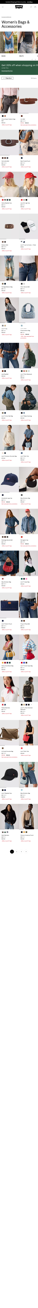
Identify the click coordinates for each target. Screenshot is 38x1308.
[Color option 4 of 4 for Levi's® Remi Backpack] (29, 371)
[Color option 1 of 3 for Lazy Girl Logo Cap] (22, 200)
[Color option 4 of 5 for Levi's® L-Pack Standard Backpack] (29, 705)
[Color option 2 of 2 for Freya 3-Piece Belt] (24, 621)
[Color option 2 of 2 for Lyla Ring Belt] (5, 371)
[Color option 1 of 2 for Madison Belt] (3, 242)
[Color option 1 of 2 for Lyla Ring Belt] (3, 371)
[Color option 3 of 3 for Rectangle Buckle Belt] (7, 537)
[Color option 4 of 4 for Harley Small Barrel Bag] (10, 663)
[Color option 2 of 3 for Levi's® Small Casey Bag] (24, 663)
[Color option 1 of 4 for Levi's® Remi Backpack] (22, 371)
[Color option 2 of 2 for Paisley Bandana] (5, 705)
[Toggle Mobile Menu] (3, 7)
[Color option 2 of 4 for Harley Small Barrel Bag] (5, 663)
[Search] (31, 7)
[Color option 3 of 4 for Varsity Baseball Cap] (7, 200)
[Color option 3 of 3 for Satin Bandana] (7, 832)
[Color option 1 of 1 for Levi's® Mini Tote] (22, 453)
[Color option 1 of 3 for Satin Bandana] (3, 832)
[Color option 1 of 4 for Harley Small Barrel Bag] (3, 663)
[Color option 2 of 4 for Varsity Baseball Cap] (5, 200)
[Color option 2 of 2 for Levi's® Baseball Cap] (5, 790)
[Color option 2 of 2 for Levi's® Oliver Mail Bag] (5, 413)
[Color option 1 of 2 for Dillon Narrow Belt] (22, 284)
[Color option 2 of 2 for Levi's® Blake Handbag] (24, 413)
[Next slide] (35, 59)
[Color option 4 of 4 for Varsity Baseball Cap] (10, 200)
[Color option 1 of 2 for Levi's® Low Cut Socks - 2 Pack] (22, 242)
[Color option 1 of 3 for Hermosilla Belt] (3, 158)
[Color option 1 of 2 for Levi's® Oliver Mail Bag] (3, 413)
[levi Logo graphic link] (19, 7)
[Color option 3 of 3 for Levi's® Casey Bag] (26, 579)
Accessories (4, 17)
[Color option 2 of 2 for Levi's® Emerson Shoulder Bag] (5, 453)
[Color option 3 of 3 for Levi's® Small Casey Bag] (26, 663)
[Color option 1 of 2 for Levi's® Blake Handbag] (22, 413)
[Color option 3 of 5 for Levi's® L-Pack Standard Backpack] (26, 705)
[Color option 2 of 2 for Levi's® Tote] (5, 325)
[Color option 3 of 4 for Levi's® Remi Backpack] (26, 371)
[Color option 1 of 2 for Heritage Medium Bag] (3, 284)
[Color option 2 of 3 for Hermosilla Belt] (5, 158)
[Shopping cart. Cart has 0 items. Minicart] (35, 7)
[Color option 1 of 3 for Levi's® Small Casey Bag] (22, 663)
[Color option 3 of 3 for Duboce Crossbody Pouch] (26, 832)
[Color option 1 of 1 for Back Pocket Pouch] (22, 158)
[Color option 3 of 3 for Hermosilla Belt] (7, 158)
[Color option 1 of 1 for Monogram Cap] (22, 537)
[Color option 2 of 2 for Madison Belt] (5, 242)
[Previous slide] (32, 59)
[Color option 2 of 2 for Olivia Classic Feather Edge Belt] (5, 116)
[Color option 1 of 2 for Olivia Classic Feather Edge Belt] (3, 116)
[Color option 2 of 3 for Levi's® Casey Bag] (24, 579)
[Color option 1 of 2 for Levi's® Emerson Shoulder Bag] (3, 453)
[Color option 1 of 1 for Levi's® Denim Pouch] (3, 621)
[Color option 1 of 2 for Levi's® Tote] (3, 325)
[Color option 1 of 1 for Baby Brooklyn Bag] (22, 495)
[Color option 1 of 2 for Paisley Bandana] (3, 705)
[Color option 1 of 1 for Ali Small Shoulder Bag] (3, 748)
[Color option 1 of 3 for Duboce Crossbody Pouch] (22, 832)
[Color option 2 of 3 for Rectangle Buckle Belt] (5, 537)
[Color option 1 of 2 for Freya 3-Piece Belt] (22, 621)
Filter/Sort (9, 78)
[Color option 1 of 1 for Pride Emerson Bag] (22, 325)
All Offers (30, 2)
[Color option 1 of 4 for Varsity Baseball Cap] (3, 200)
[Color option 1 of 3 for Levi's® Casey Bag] (22, 579)
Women (9, 17)
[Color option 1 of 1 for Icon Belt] (22, 116)
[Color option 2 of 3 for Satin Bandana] (5, 832)
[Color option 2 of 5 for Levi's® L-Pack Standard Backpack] (24, 705)
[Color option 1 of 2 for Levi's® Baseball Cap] (3, 790)
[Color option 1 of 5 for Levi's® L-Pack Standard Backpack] (22, 705)
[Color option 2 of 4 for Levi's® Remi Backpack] (24, 371)
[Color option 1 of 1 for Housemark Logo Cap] (3, 495)
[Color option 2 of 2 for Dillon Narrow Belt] (24, 284)
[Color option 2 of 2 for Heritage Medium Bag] (5, 284)
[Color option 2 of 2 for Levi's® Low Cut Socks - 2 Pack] (24, 242)
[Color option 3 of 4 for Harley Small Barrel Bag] (7, 663)
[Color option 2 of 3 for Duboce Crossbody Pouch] (24, 832)
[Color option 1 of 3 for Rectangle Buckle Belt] (3, 537)
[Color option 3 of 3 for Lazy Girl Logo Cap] (26, 200)
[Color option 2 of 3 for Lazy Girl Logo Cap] (24, 200)
